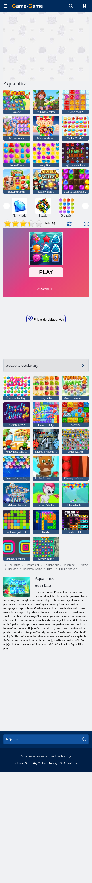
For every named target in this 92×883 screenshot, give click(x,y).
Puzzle (83, 565)
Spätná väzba (68, 763)
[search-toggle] (70, 6)
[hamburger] (5, 6)
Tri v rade (69, 565)
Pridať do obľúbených (48, 319)
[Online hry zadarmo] (27, 6)
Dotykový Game (32, 569)
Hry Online (14, 565)
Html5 (50, 569)
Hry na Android (68, 569)
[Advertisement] (41, 45)
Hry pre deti (32, 565)
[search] (84, 739)
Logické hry (51, 565)
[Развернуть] (86, 224)
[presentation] (6, 206)
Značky (53, 763)
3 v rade (13, 569)
